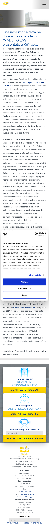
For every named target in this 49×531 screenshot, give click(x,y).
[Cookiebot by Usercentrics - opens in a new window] (35, 234)
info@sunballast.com (27, 494)
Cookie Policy (25, 523)
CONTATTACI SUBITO (24, 414)
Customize (23, 288)
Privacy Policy (13, 523)
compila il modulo (24, 390)
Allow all (24, 282)
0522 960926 (26, 492)
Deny (24, 295)
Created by (37, 523)
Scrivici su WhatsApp (24, 497)
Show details (35, 275)
